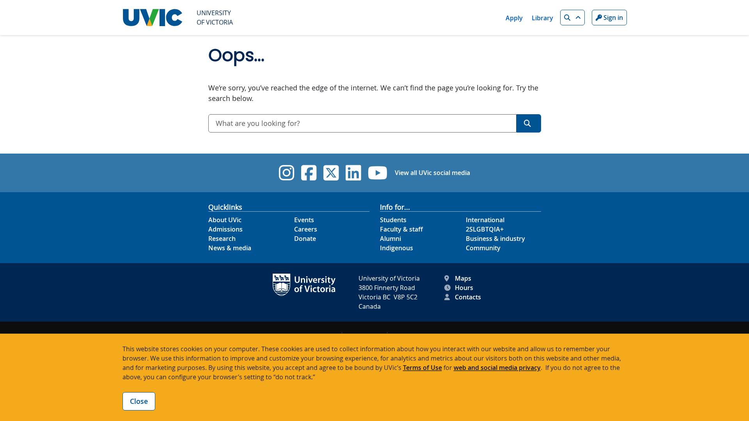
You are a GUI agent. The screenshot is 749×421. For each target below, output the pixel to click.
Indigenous (396, 248)
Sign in (612, 17)
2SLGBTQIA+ (485, 229)
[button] (572, 17)
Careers (305, 229)
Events (304, 220)
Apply (514, 18)
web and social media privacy (497, 367)
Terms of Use (422, 367)
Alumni (390, 238)
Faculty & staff (401, 229)
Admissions (225, 229)
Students (393, 220)
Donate (305, 238)
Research (222, 238)
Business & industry (495, 238)
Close (139, 401)
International (485, 220)
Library (542, 18)
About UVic (224, 220)
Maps (463, 278)
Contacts (468, 297)
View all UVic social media (432, 172)
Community (483, 248)
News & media (229, 248)
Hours (464, 287)
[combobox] (362, 123)
